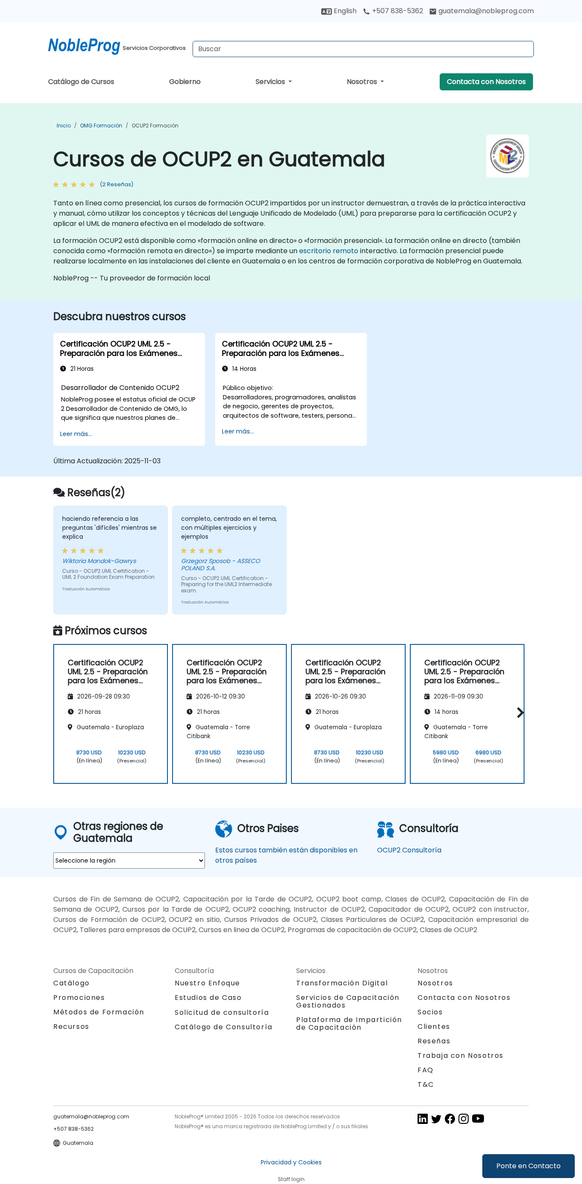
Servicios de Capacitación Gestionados (348, 1001)
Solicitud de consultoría (222, 1013)
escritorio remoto (328, 251)
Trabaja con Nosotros (461, 1055)
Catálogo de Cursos (81, 82)
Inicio (64, 125)
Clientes (434, 1026)
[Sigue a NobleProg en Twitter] (436, 1118)
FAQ (426, 1070)
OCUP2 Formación (155, 125)
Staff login (291, 1179)
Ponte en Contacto (528, 1166)
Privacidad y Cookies (291, 1162)
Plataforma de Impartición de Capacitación (349, 1023)
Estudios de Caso (208, 997)
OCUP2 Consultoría (409, 850)
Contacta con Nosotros (486, 82)
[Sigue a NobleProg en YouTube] (478, 1118)
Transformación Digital (342, 983)
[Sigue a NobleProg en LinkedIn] (423, 1118)
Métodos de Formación (98, 1012)
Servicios (271, 82)
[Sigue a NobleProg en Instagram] (463, 1118)
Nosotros (363, 82)
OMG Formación (101, 125)
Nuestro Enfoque (207, 983)
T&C (426, 1084)
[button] (518, 712)
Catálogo (71, 983)
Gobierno (185, 82)
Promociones (79, 997)
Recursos (71, 1026)
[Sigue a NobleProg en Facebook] (450, 1118)
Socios (430, 1012)
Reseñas (434, 1041)
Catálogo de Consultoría (224, 1027)
